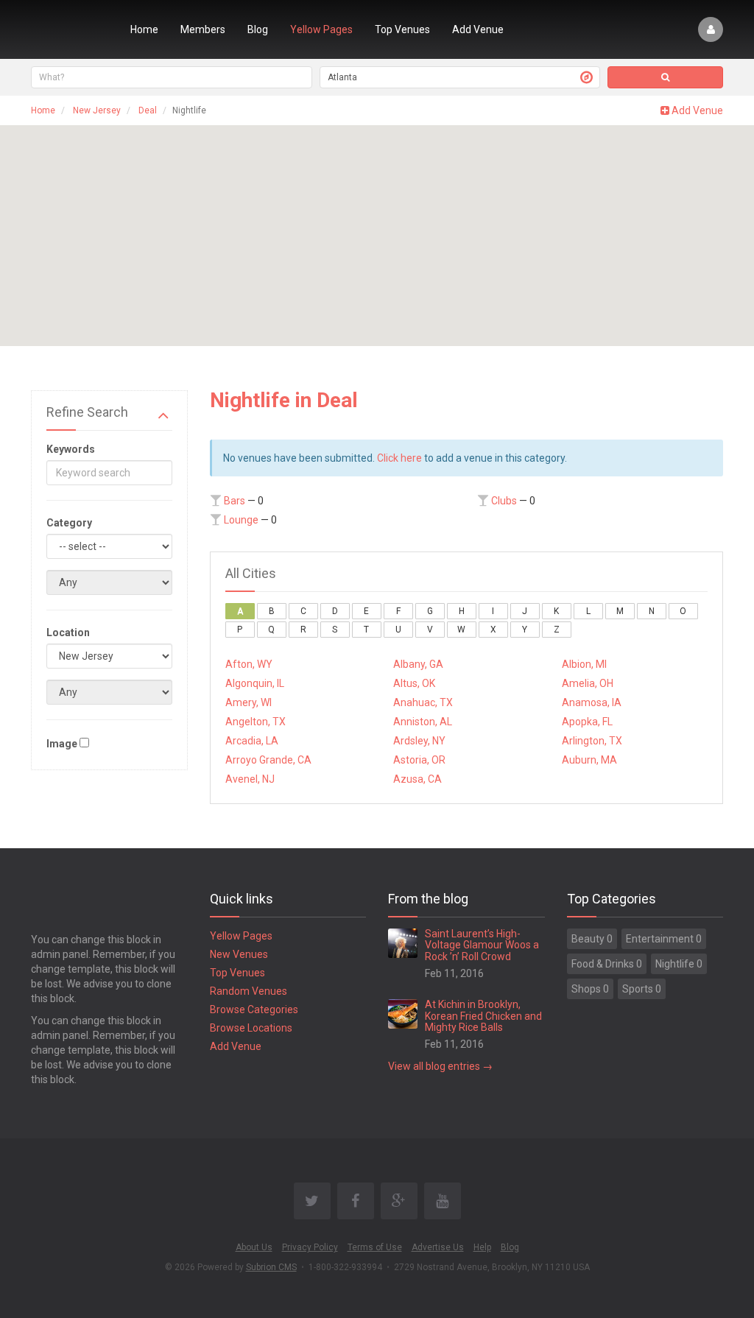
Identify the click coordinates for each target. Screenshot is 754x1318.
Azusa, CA (417, 779)
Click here (399, 458)
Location (68, 632)
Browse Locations (251, 1028)
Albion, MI (584, 664)
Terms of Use (375, 1247)
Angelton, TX (255, 721)
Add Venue (478, 29)
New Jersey (97, 110)
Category (69, 523)
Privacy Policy (310, 1247)
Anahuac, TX (423, 702)
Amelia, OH (587, 683)
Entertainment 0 (664, 939)
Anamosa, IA (591, 702)
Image (61, 744)
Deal (147, 110)
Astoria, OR (419, 760)
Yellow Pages (321, 29)
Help (482, 1247)
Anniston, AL (422, 721)
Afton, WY (248, 664)
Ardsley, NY (419, 741)
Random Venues (248, 991)
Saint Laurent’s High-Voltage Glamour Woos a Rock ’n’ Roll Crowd (482, 945)
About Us (254, 1247)
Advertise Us (438, 1247)
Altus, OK (414, 683)
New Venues (239, 954)
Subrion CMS (271, 1267)
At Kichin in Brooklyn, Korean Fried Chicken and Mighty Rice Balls (483, 1015)
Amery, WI (248, 702)
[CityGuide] (69, 29)
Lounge (241, 520)
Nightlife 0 (678, 964)
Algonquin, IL (254, 683)
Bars (234, 501)
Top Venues (402, 29)
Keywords (70, 449)
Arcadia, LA (251, 741)
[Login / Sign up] (710, 29)
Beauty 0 (592, 939)
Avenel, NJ (250, 779)
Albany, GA (418, 664)
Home (144, 29)
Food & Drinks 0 (606, 964)
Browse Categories (254, 1009)
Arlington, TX (592, 741)
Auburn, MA (589, 760)
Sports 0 (641, 989)
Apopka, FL (587, 721)
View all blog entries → (440, 1066)
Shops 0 (590, 989)
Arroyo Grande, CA (268, 760)
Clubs (504, 501)
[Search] (665, 77)
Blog (257, 29)
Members (202, 29)
